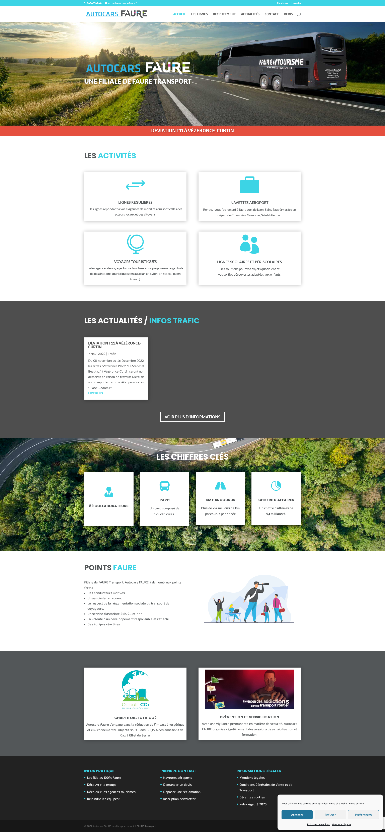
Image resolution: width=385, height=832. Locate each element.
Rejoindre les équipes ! (103, 799)
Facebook (282, 3)
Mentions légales (341, 824)
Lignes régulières (135, 202)
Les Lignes (199, 14)
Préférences (363, 814)
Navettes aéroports (177, 777)
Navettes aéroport (249, 202)
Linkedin (296, 3)
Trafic (112, 354)
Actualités (250, 14)
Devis (288, 14)
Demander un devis (177, 784)
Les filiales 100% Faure (104, 777)
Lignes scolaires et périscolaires (249, 262)
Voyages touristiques (135, 261)
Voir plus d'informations (192, 416)
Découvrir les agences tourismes (111, 792)
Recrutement (224, 14)
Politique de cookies (318, 824)
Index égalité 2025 (253, 804)
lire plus (95, 393)
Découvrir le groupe (102, 784)
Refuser (330, 814)
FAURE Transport (146, 826)
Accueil (179, 14)
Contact (272, 14)
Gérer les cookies (252, 797)
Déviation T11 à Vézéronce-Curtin (192, 130)
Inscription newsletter (179, 799)
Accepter (297, 814)
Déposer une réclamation (182, 792)
